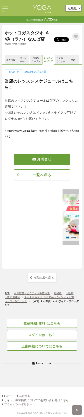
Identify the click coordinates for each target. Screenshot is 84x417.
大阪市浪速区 (12, 297)
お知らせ (14, 71)
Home (8, 396)
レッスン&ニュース (16, 301)
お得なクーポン (36, 59)
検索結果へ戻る (43, 277)
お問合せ (44, 159)
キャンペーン (23, 59)
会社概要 (24, 396)
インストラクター (60, 59)
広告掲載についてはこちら (42, 346)
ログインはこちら (42, 335)
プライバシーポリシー (18, 404)
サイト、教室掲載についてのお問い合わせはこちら (36, 400)
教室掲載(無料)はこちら (42, 323)
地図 (73, 59)
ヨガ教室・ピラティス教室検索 (32, 293)
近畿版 (58, 293)
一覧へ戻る (42, 175)
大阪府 (70, 293)
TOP (7, 293)
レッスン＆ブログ (48, 59)
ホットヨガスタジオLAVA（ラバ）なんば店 (49, 297)
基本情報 (10, 59)
